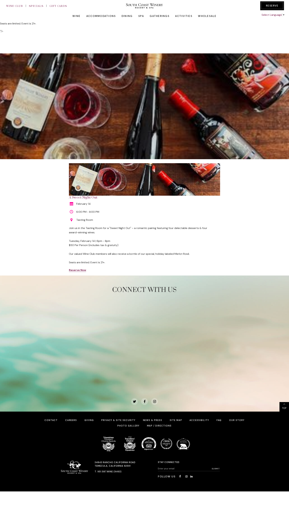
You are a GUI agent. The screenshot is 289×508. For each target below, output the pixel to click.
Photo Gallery (128, 425)
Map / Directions (159, 425)
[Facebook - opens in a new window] (144, 401)
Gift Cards (58, 6)
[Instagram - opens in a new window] (154, 401)
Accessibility (199, 420)
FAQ (219, 420)
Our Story (237, 420)
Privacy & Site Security (118, 420)
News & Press (152, 420)
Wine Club (14, 6)
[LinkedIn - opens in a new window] (191, 476)
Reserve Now (77, 270)
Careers (71, 420)
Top (284, 408)
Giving (89, 420)
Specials (36, 6)
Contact (51, 420)
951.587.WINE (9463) (110, 471)
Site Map (176, 420)
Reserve (272, 5)
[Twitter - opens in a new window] (134, 401)
